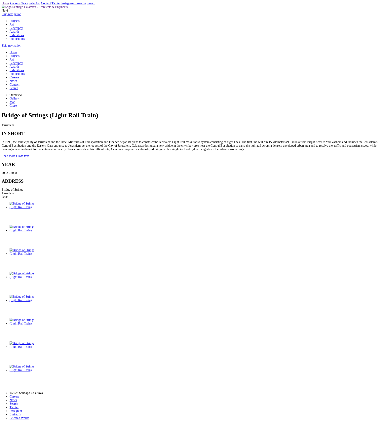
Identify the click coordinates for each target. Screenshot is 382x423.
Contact (46, 3)
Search (91, 3)
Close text (22, 156)
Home (5, 3)
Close (13, 105)
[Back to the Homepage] (35, 7)
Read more (8, 156)
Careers (15, 3)
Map (12, 102)
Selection (34, 3)
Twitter (56, 3)
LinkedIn (80, 3)
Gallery (14, 98)
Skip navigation (11, 14)
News (24, 3)
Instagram (67, 3)
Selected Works (19, 418)
